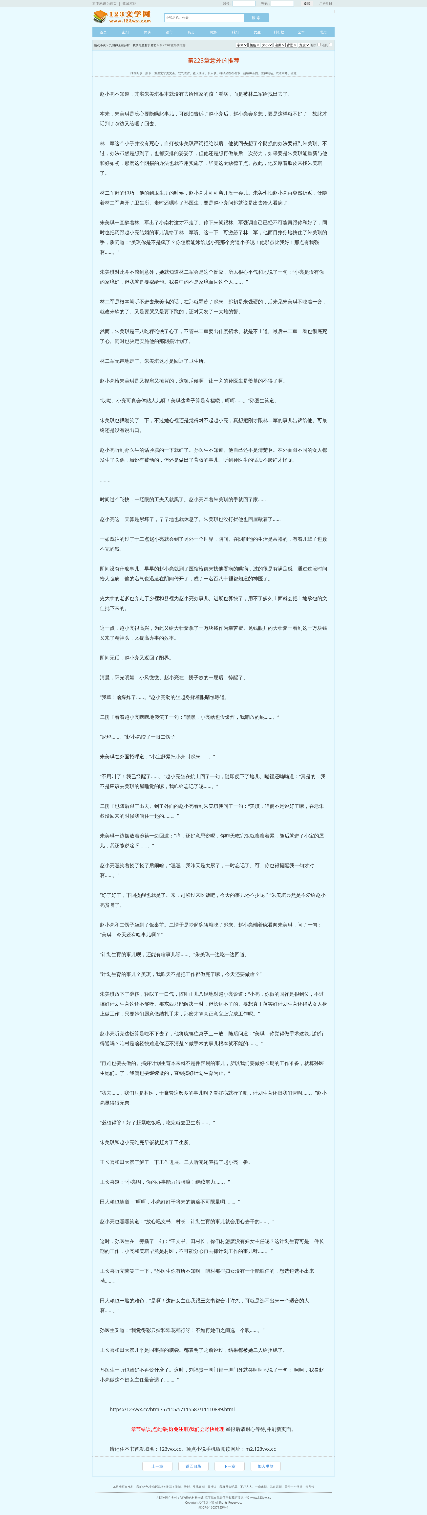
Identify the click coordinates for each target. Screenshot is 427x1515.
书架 (323, 32)
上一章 (157, 1466)
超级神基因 (250, 73)
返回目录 (193, 1466)
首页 (103, 32)
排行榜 (279, 32)
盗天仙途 (199, 73)
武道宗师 (282, 73)
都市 (169, 32)
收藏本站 (129, 3)
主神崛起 (267, 73)
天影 (187, 1487)
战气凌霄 (184, 73)
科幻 (235, 32)
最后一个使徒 (293, 1487)
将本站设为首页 (104, 3)
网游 (213, 32)
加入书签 (266, 1466)
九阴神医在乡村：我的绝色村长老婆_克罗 (183, 1497)
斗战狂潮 (199, 1487)
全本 (301, 32)
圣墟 (294, 73)
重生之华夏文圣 (164, 73)
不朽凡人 (246, 1487)
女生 (257, 32)
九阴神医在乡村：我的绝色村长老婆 (132, 45)
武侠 (147, 32)
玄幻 (125, 32)
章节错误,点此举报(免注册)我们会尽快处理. (178, 1429)
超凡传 (309, 1487)
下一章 (229, 1466)
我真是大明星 (228, 1487)
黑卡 (148, 73)
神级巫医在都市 (229, 73)
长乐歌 (212, 73)
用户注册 (325, 3)
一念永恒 (261, 1487)
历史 (191, 32)
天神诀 (212, 1487)
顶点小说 (123, 17)
